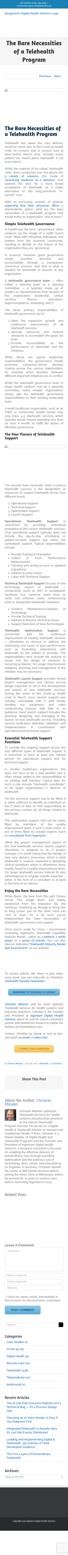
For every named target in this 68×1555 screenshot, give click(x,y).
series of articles (33, 940)
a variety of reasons (21, 176)
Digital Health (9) (18, 1356)
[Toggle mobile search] (56, 32)
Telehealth (43, 1063)
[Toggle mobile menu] (62, 32)
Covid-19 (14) (15, 1349)
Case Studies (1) (17, 1342)
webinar (49, 936)
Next (57, 76)
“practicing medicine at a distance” (30, 180)
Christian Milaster (17, 1004)
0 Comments (56, 1063)
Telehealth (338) (17, 1370)
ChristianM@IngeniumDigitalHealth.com (34, 6)
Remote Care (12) (18, 1363)
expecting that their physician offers (32, 205)
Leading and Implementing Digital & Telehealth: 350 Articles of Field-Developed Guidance (31, 1443)
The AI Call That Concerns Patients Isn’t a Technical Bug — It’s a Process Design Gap (34, 1406)
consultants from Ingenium (27, 835)
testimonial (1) (16, 1384)
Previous (45, 76)
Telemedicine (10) (18, 1377)
